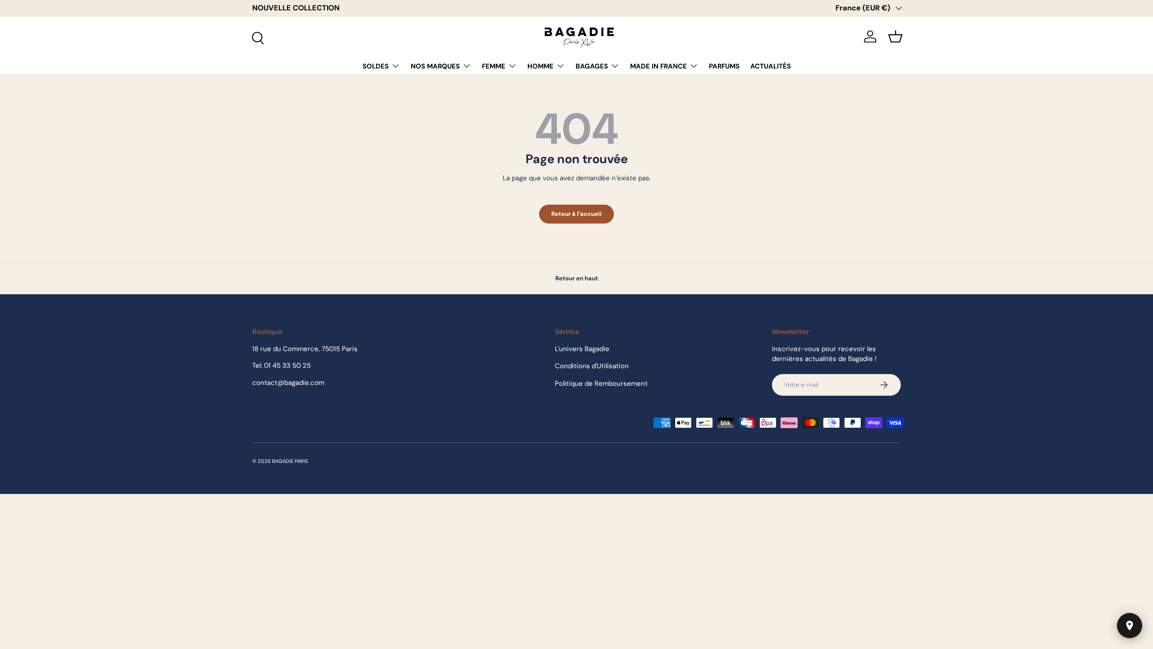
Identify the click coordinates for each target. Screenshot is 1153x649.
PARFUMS (724, 66)
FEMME (493, 66)
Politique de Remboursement (601, 383)
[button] (895, 36)
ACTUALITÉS (770, 66)
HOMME (540, 66)
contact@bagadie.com (288, 382)
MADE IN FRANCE (658, 66)
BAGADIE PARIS (290, 461)
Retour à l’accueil (576, 214)
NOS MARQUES (435, 66)
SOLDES (376, 66)
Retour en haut (576, 278)
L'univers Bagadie (582, 348)
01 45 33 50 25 (287, 365)
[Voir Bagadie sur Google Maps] (1129, 625)
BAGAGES (592, 66)
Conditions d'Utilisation (592, 365)
